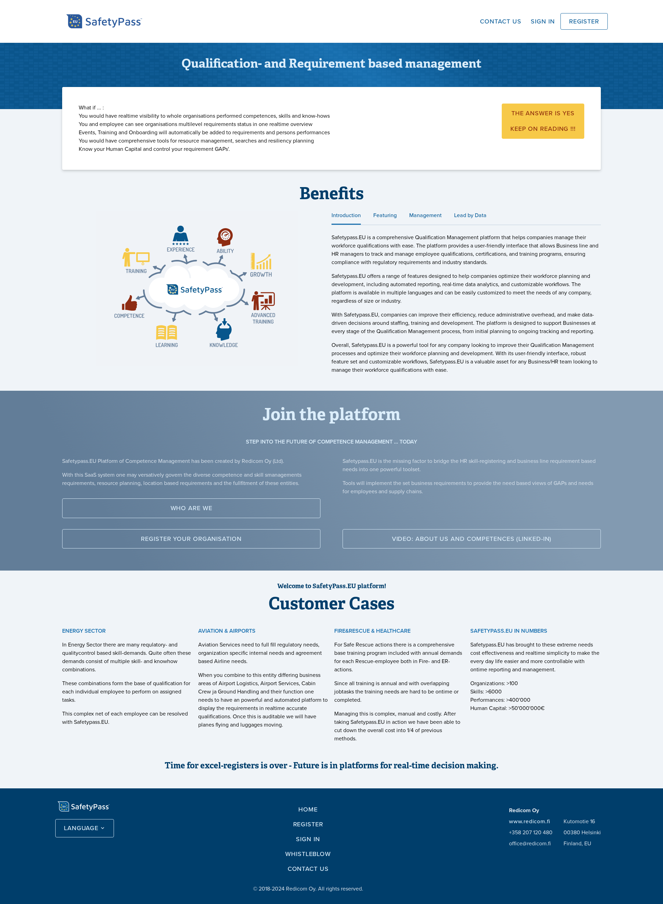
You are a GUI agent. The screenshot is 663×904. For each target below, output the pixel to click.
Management (425, 215)
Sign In (543, 21)
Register (584, 21)
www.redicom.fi (529, 821)
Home (308, 809)
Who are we (191, 508)
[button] (84, 828)
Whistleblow (308, 854)
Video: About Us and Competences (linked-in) (472, 539)
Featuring (385, 215)
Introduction (346, 215)
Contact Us (500, 21)
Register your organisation (191, 539)
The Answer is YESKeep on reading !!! (543, 121)
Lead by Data (470, 215)
